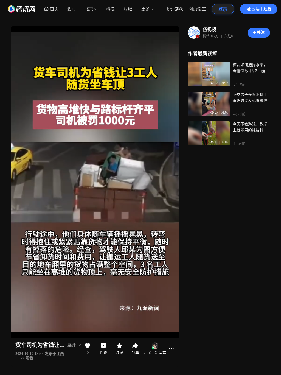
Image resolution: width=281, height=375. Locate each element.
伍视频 (209, 29)
